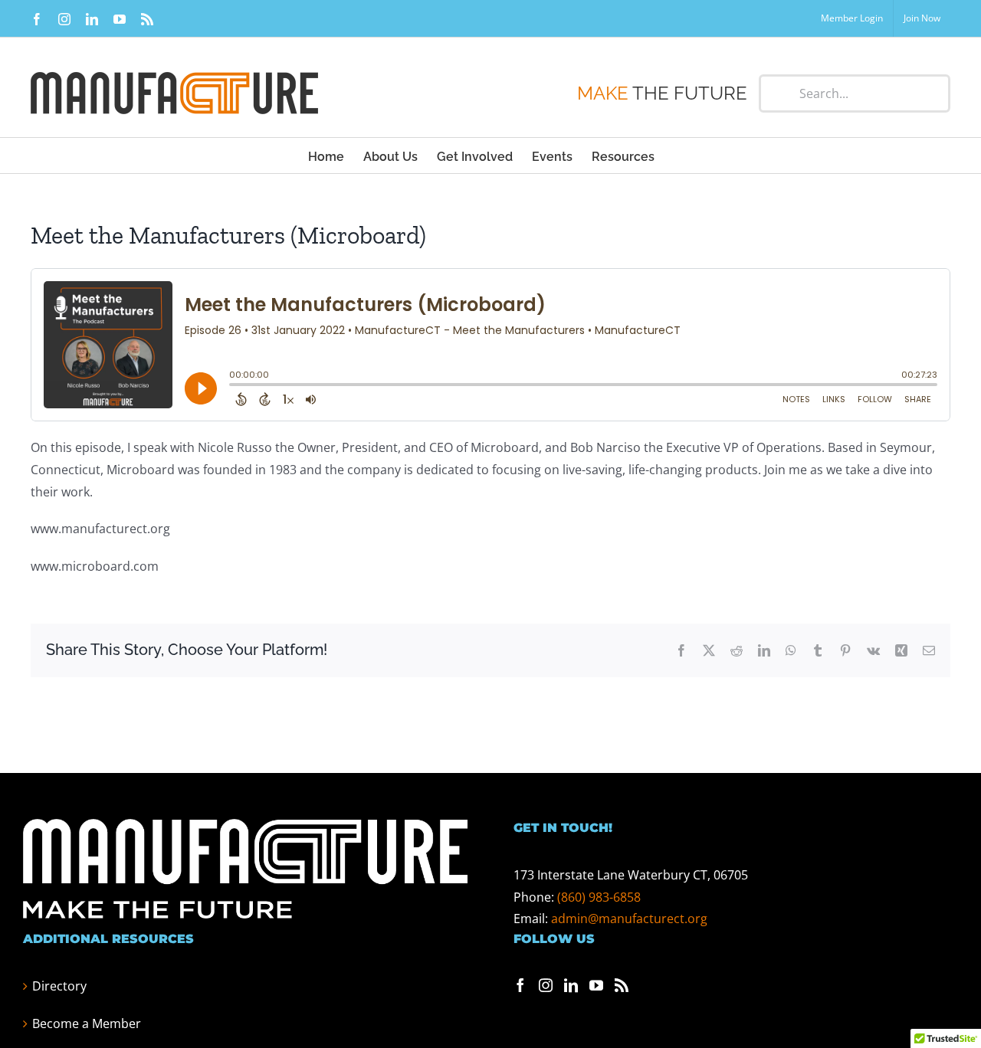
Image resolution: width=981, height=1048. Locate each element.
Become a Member (86, 1023)
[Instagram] (546, 985)
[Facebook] (520, 985)
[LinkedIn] (571, 985)
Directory (59, 986)
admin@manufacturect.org (629, 918)
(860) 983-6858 (599, 897)
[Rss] (621, 985)
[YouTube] (596, 985)
